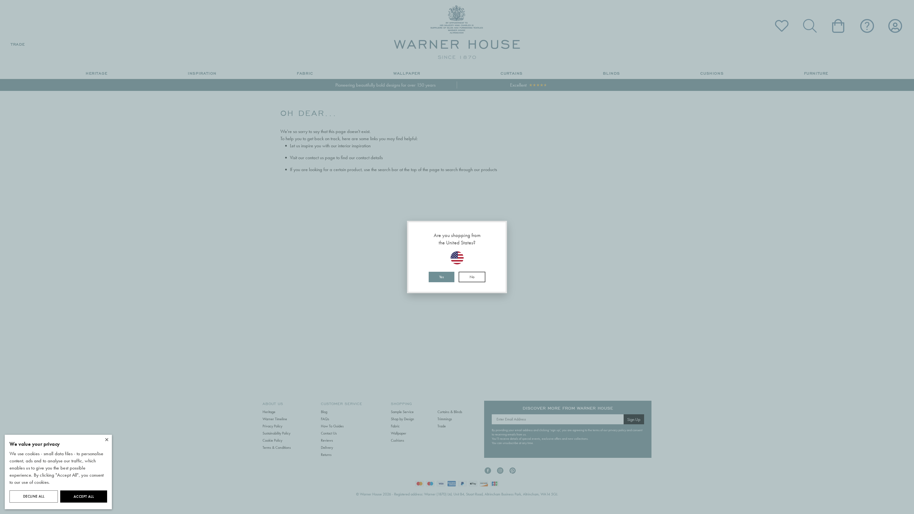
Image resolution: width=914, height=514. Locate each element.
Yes (441, 276)
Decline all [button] (33, 496)
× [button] (106, 440)
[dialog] (58, 472)
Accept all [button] (84, 496)
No (472, 276)
